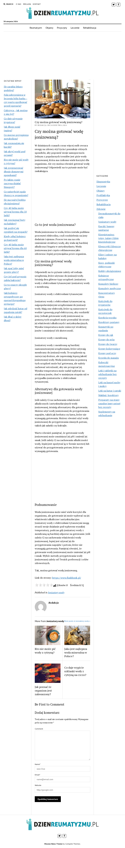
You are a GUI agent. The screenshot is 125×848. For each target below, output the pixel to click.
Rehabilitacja (89, 27)
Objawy (49, 27)
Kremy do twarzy (107, 344)
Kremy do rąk (105, 335)
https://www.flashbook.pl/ (66, 577)
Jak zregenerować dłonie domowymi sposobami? (13, 171)
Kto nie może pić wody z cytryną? (45, 650)
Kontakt (37, 4)
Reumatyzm (36, 27)
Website (38, 785)
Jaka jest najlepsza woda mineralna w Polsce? (14, 260)
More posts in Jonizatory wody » (77, 621)
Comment (39, 729)
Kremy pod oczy (107, 353)
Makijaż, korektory (108, 395)
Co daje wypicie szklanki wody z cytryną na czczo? (75, 671)
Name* (37, 764)
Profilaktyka (103, 195)
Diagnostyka (103, 181)
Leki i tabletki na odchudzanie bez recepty (107, 374)
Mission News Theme (53, 844)
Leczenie (75, 27)
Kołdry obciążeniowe (109, 271)
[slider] (44, 585)
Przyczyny (62, 27)
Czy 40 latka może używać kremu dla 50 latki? (15, 211)
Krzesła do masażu (108, 357)
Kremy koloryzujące (109, 348)
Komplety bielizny (108, 284)
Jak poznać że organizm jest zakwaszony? (43, 690)
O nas (18, 4)
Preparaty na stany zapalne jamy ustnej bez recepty (109, 403)
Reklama (27, 4)
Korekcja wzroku (107, 317)
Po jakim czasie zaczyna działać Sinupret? (12, 183)
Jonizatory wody (56, 592)
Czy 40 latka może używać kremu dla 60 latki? (15, 248)
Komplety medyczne (109, 288)
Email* (37, 775)
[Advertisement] (62, 55)
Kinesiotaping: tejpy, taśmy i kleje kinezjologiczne (108, 238)
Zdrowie (100, 209)
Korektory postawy (108, 322)
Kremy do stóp (106, 339)
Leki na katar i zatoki (109, 390)
